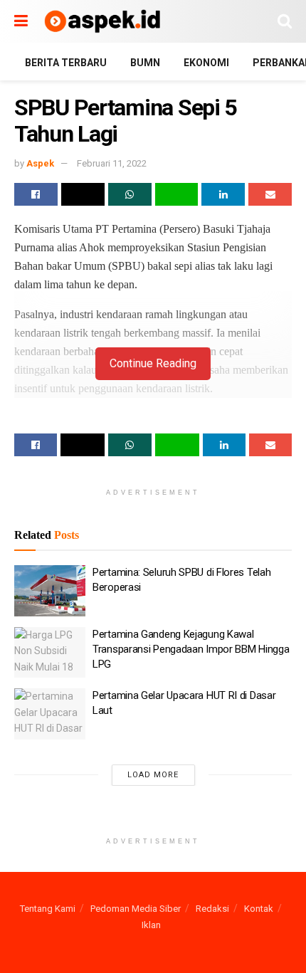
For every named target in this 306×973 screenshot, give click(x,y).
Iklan (151, 925)
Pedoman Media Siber (135, 908)
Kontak (258, 908)
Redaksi (212, 908)
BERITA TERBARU (66, 62)
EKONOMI (206, 62)
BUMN (145, 62)
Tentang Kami (47, 908)
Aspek (40, 163)
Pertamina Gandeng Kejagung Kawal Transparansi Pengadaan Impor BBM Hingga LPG (191, 649)
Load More (153, 774)
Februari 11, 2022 (112, 163)
